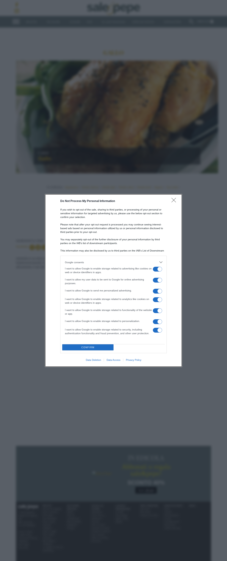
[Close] (174, 201)
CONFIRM (88, 347)
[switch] (157, 269)
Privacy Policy (133, 360)
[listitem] (113, 262)
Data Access (113, 360)
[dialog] (113, 280)
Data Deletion (93, 360)
